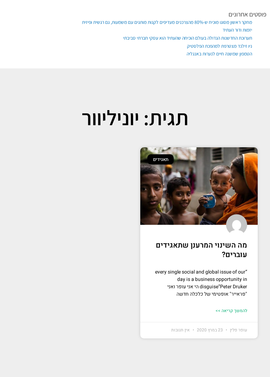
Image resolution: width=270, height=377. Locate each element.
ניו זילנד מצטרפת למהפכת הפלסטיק (219, 46)
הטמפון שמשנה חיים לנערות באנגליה (219, 54)
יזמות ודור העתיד (237, 30)
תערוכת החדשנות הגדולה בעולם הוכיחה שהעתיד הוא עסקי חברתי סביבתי (187, 38)
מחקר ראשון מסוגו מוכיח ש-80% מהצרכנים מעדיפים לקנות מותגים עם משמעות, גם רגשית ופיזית (167, 22)
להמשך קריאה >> (231, 311)
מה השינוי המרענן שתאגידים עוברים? (201, 250)
